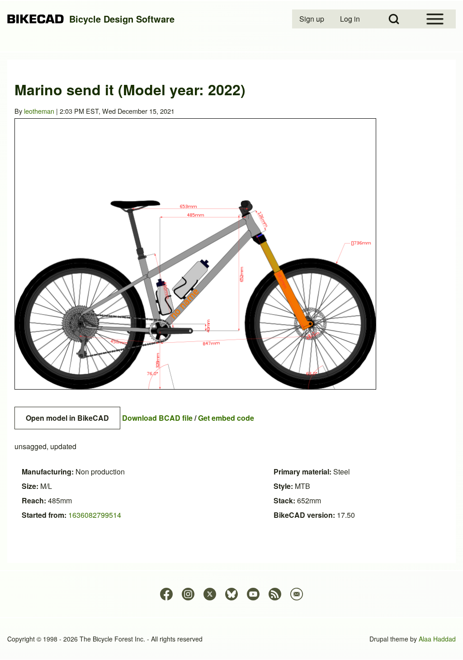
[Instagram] (188, 594)
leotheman (39, 111)
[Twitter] (210, 594)
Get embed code (226, 418)
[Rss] (275, 594)
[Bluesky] (231, 594)
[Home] (35, 19)
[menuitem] (312, 18)
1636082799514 (94, 515)
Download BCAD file (157, 418)
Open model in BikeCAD (67, 418)
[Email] (297, 594)
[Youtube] (253, 594)
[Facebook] (166, 594)
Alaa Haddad (437, 638)
